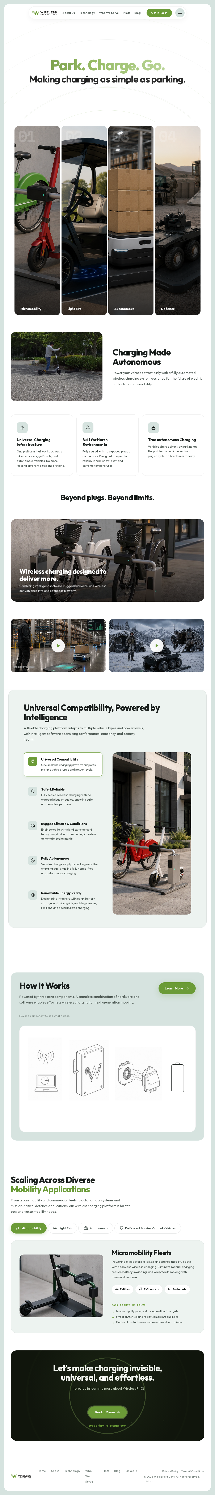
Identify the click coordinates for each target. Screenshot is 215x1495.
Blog (137, 13)
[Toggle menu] (180, 12)
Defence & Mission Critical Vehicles (150, 1228)
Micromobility (31, 1228)
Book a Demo (105, 1412)
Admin (149, 1481)
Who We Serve (109, 13)
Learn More (174, 988)
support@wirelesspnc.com (108, 1425)
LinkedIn (131, 1471)
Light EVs (65, 1228)
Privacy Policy (170, 1471)
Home (42, 1471)
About (55, 1471)
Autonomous (99, 1228)
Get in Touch (159, 12)
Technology (87, 13)
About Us (69, 13)
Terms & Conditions (192, 1471)
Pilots (126, 13)
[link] (37, 220)
